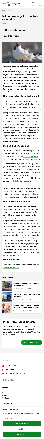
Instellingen (22, 429)
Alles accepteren (22, 423)
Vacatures (5, 398)
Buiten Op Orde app (22, 181)
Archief (4, 401)
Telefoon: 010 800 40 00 (15, 366)
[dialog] (22, 422)
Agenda (4, 395)
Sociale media (7, 404)
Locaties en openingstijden (16, 374)
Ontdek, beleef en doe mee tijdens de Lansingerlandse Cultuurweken (26, 307)
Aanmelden (34, 342)
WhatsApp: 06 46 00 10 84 (15, 370)
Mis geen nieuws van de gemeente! (19, 322)
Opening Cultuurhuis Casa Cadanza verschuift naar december (26, 284)
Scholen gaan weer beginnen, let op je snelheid (26, 295)
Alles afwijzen (22, 435)
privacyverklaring (9, 418)
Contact (4, 392)
